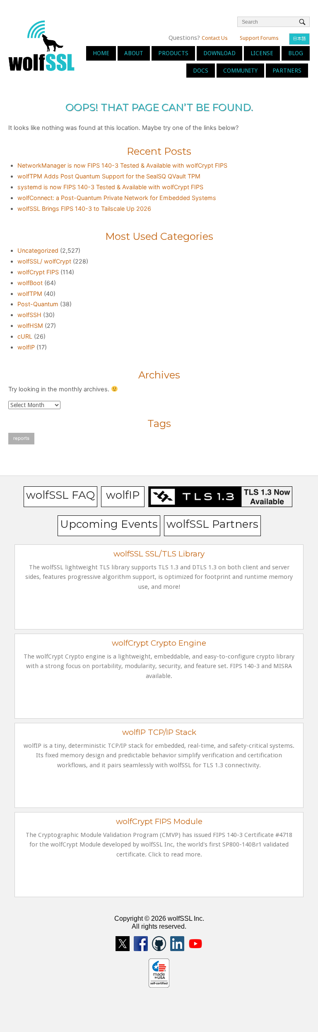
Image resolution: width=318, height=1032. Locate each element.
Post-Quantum (37, 303)
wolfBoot (30, 282)
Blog (295, 53)
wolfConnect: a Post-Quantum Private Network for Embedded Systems (116, 197)
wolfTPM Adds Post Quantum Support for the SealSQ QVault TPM (108, 176)
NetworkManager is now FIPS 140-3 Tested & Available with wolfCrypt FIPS (122, 165)
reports (21, 438)
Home (101, 53)
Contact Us (215, 38)
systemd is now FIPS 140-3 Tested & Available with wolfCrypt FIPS (110, 186)
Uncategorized (37, 250)
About (133, 53)
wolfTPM (29, 293)
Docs (200, 70)
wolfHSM (30, 325)
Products (173, 53)
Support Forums (259, 38)
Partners (286, 70)
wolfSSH (29, 314)
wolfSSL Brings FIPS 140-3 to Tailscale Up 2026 (84, 208)
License (262, 53)
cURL (24, 336)
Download (219, 53)
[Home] (41, 45)
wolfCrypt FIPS (38, 272)
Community (240, 70)
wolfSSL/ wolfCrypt (44, 261)
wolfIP (26, 347)
